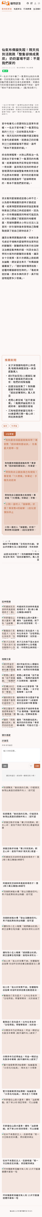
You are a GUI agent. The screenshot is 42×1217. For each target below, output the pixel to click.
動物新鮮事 (7, 8)
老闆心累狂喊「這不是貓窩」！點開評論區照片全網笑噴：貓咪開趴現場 (21, 403)
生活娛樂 (37, 8)
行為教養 (27, 8)
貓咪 (5, 425)
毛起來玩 (18, 8)
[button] (28, 3)
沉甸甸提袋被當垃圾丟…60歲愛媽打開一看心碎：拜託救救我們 (22, 413)
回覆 (37, 766)
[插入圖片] (31, 766)
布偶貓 (14, 425)
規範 (5, 766)
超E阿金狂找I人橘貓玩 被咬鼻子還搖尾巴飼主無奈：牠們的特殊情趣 (22, 379)
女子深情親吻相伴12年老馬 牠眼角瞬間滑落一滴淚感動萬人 (22, 368)
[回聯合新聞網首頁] (6, 3)
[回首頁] (11, 3)
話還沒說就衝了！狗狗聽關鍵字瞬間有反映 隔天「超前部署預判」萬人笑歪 (21, 391)
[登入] (35, 3)
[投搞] (31, 3)
